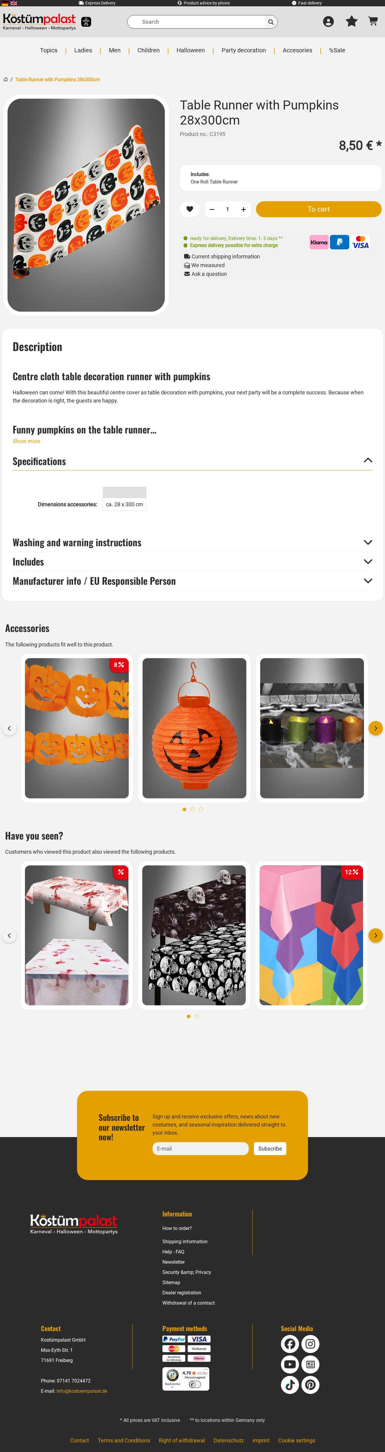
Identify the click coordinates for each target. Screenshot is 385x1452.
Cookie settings (296, 1440)
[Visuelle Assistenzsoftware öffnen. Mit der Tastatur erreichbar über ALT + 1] (82, 22)
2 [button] (192, 809)
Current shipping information (225, 256)
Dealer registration (181, 1293)
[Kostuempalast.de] (39, 21)
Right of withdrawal (182, 1440)
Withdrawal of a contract (188, 1303)
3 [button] (200, 809)
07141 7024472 (74, 1381)
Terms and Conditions (124, 1440)
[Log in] (328, 22)
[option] (86, 205)
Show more (26, 441)
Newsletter (173, 1262)
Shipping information (185, 1241)
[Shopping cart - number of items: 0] (373, 22)
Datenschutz (229, 1440)
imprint (261, 1440)
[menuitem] (5, 3)
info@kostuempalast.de (82, 1391)
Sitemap (171, 1282)
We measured (207, 265)
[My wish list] (351, 22)
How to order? (177, 1228)
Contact (79, 1440)
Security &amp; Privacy (186, 1272)
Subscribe (270, 1148)
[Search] (271, 21)
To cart (319, 209)
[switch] (195, 1384)
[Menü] (205, 1370)
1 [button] (184, 809)
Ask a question (208, 274)
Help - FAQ (173, 1252)
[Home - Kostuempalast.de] (74, 1224)
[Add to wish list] (190, 209)
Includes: (200, 174)
